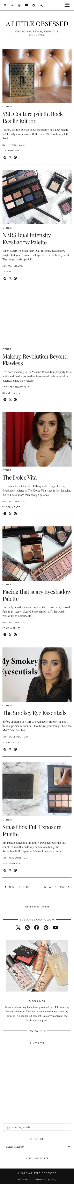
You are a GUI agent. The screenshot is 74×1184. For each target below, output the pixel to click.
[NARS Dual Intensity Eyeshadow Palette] (37, 197)
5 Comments (10, 742)
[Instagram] (12, 5)
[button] (68, 5)
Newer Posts (55, 886)
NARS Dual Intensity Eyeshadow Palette (26, 238)
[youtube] (55, 927)
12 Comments (11, 507)
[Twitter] (5, 5)
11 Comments (11, 150)
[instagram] (27, 927)
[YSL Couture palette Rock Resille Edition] (37, 76)
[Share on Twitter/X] (10, 157)
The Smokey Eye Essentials (34, 712)
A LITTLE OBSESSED (37, 23)
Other (7, 106)
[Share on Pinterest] (15, 157)
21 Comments (11, 393)
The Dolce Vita (19, 477)
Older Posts (18, 886)
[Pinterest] (19, 5)
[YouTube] (26, 5)
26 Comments (11, 628)
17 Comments (11, 271)
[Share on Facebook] (5, 157)
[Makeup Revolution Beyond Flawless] (37, 318)
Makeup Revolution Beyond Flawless (34, 359)
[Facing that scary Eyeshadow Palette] (37, 553)
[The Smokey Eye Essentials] (37, 674)
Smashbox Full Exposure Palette (31, 830)
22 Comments (11, 863)
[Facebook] (34, 5)
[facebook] (36, 927)
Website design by (37, 1179)
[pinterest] (46, 927)
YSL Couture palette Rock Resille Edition (32, 117)
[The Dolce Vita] (37, 439)
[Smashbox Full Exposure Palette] (37, 789)
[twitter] (18, 927)
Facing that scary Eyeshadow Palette (36, 595)
